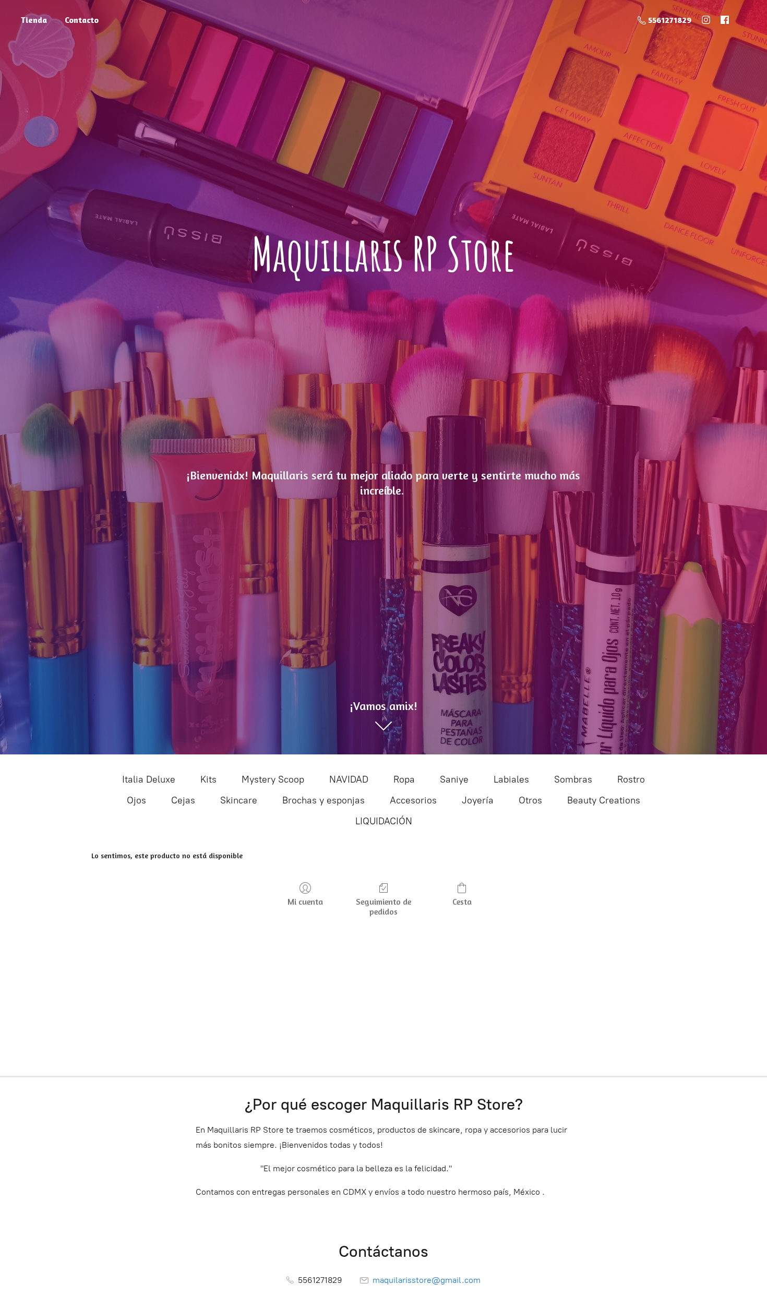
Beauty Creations (603, 800)
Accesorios (413, 800)
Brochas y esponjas (323, 800)
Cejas (183, 800)
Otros (530, 800)
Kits (208, 779)
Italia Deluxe (148, 779)
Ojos (136, 800)
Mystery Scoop (273, 779)
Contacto (82, 20)
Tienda (34, 20)
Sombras (573, 779)
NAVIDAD (348, 779)
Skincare (238, 800)
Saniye (454, 779)
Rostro (631, 779)
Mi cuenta (305, 901)
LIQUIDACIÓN (383, 821)
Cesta (462, 901)
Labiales (511, 779)
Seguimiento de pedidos (383, 906)
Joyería (478, 800)
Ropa (404, 779)
